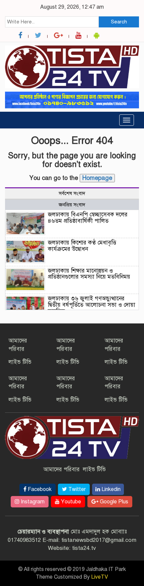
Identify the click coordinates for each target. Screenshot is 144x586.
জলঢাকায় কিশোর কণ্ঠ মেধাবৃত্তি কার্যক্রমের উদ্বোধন (82, 246)
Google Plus (113, 501)
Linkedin (110, 489)
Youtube (70, 501)
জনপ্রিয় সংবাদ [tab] (72, 205)
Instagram (32, 501)
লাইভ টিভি (19, 362)
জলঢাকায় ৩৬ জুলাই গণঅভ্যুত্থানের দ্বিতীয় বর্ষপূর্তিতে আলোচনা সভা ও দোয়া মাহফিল (91, 304)
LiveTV (99, 577)
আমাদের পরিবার (61, 469)
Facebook (39, 489)
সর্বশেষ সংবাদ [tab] (72, 193)
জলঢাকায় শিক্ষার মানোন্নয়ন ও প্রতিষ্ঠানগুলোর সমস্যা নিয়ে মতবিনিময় (89, 274)
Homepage (97, 178)
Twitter (76, 489)
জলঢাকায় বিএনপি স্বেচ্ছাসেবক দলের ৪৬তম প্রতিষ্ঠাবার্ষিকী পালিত (88, 217)
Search (119, 22)
